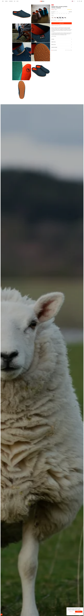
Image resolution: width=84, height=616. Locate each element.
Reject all (71, 611)
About (17, 1)
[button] (69, 9)
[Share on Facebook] (67, 50)
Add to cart (61, 23)
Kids (14, 1)
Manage (75, 613)
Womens (6, 1)
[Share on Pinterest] (70, 50)
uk (55, 11)
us (57, 11)
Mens (3, 1)
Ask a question (54, 50)
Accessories (11, 1)
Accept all (79, 611)
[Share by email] (71, 50)
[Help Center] (1, 614)
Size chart (70, 11)
